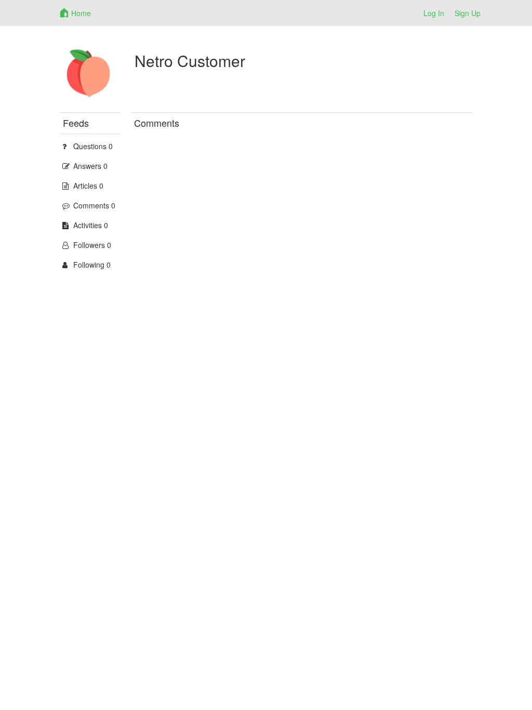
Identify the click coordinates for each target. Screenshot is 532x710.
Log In (433, 13)
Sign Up (468, 13)
